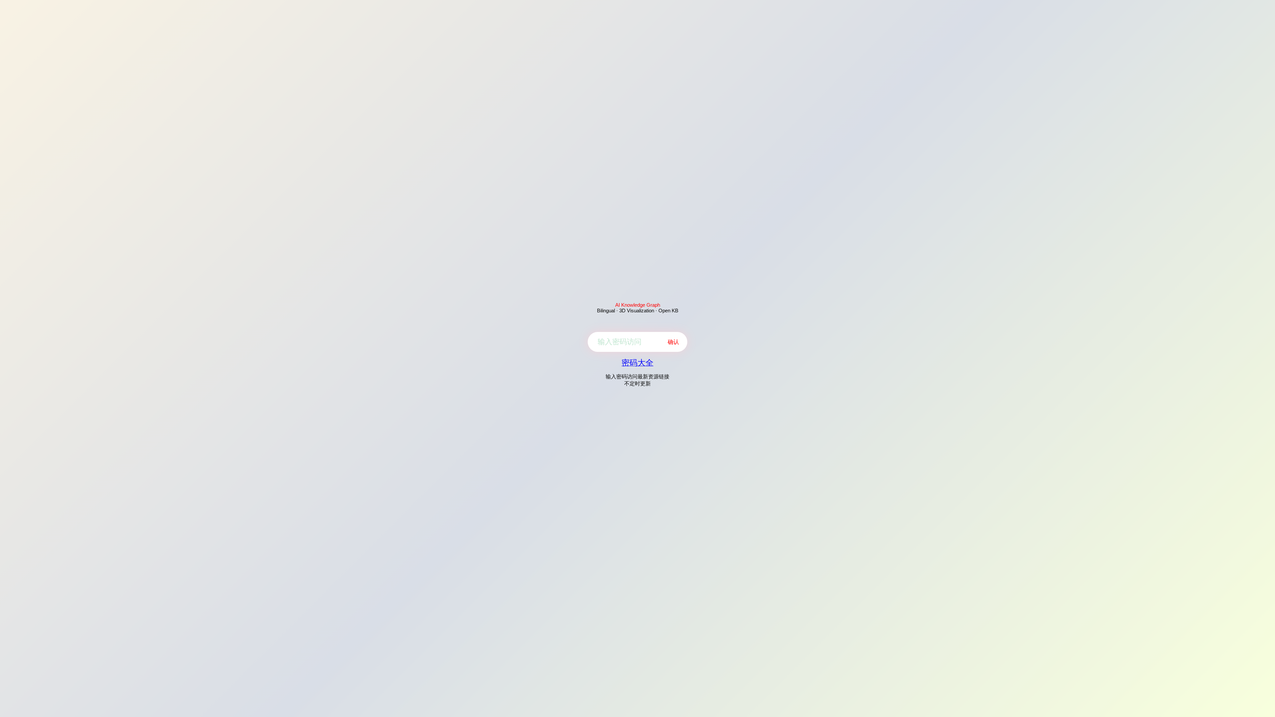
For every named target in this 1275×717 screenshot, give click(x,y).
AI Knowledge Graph (637, 305)
